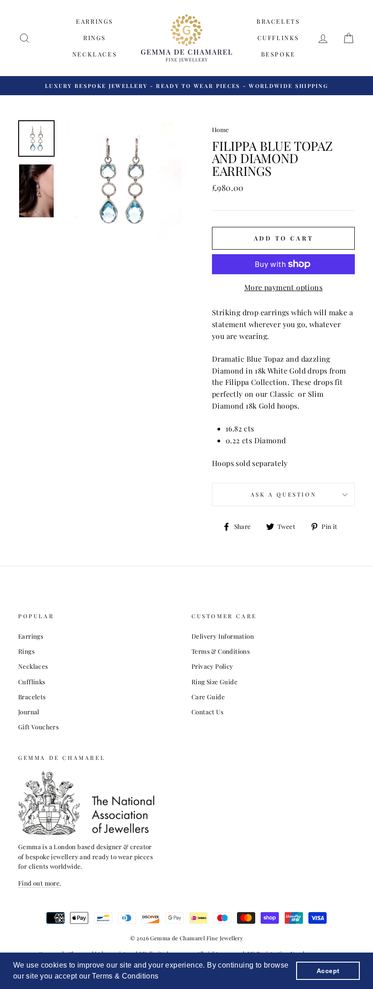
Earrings (94, 21)
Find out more (39, 883)
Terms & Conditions (221, 651)
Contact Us (207, 711)
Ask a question (283, 494)
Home (220, 129)
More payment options (283, 287)
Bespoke (278, 54)
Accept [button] (328, 970)
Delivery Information (223, 636)
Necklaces (94, 54)
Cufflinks (278, 37)
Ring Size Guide (214, 681)
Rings (94, 37)
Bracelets (278, 21)
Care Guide (208, 696)
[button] (162, 977)
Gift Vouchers (38, 727)
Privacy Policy (212, 666)
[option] (186, 86)
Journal (29, 711)
